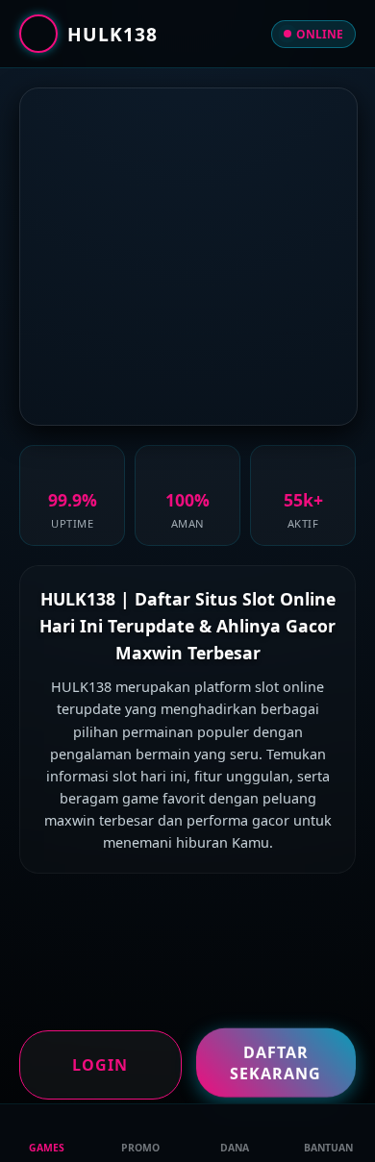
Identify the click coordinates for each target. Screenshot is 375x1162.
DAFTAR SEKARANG (275, 1061)
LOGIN (100, 1064)
